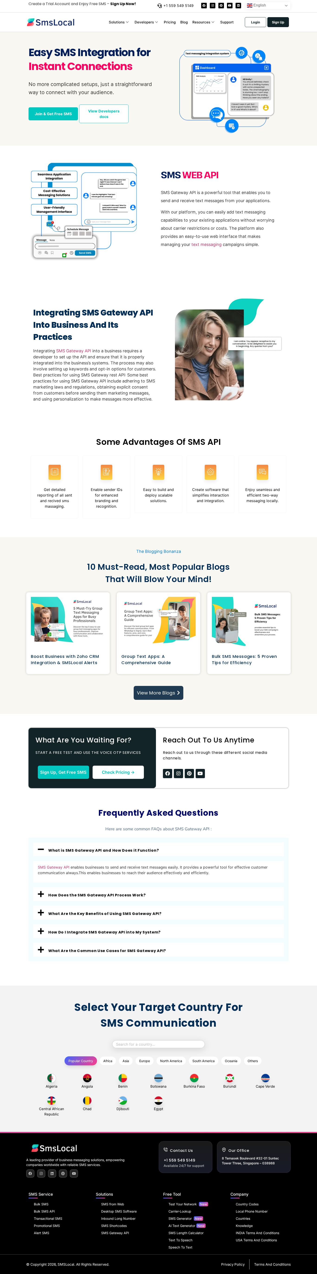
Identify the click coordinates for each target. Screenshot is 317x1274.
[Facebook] (204, 5)
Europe (144, 1061)
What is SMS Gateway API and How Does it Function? (103, 850)
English (259, 5)
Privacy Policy (233, 1264)
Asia (126, 1061)
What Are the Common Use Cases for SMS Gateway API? (107, 950)
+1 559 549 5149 (178, 5)
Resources (201, 22)
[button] (158, 849)
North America (171, 1061)
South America (203, 1061)
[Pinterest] (221, 5)
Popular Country (80, 1061)
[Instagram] (212, 5)
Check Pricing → (118, 772)
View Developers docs (104, 114)
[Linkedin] (238, 5)
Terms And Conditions (272, 1264)
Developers (144, 22)
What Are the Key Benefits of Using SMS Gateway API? (105, 913)
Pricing (170, 22)
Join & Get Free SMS (53, 113)
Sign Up (278, 22)
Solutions (117, 22)
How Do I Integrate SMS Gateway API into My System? (104, 932)
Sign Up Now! (123, 3)
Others (253, 1061)
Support (227, 22)
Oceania (231, 1061)
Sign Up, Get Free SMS (63, 772)
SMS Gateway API (73, 350)
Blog (184, 22)
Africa (107, 1061)
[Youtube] (230, 5)
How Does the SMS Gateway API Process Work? (97, 895)
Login (255, 22)
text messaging (206, 244)
